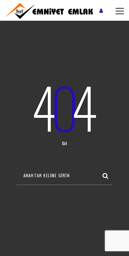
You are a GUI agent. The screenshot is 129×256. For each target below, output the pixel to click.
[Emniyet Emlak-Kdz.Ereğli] (49, 10)
